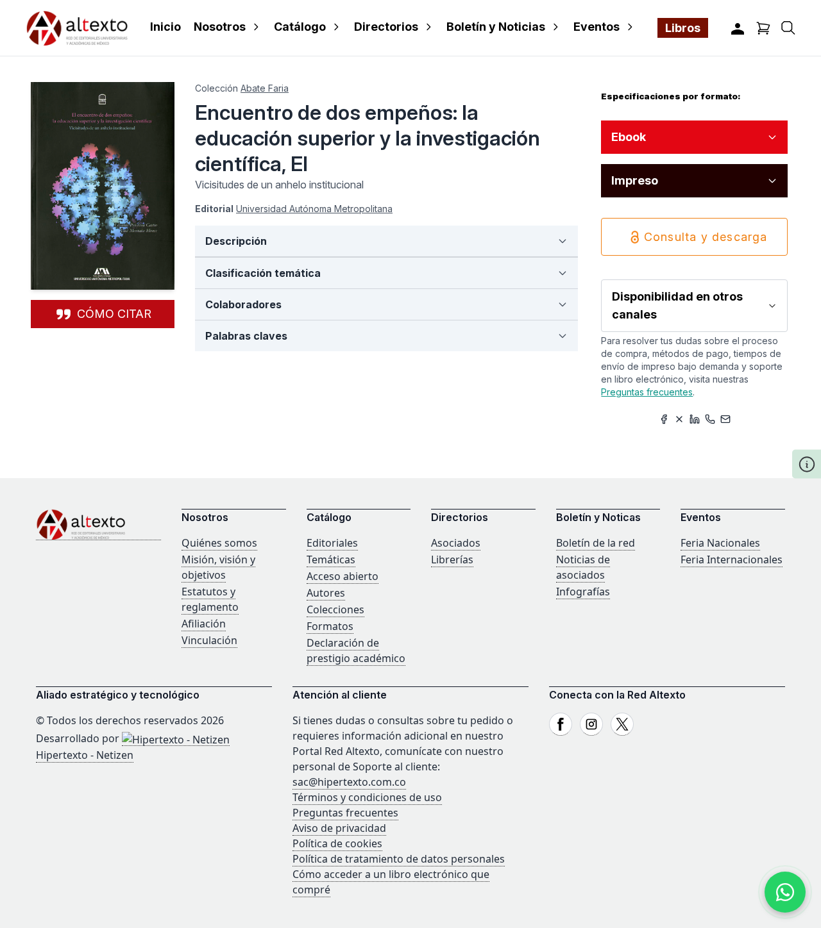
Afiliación (204, 624)
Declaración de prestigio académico (356, 650)
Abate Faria (265, 88)
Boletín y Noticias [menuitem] (495, 26)
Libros (682, 28)
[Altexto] (77, 28)
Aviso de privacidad (339, 828)
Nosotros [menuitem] (220, 26)
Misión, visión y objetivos (218, 567)
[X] (622, 724)
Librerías (452, 559)
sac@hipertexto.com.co (349, 782)
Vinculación (209, 640)
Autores (326, 593)
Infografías (583, 591)
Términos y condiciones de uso (367, 797)
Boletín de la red (595, 543)
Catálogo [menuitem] (300, 26)
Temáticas (331, 559)
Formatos (330, 626)
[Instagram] (591, 724)
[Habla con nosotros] (785, 892)
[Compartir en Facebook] (664, 419)
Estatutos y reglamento (210, 599)
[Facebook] (560, 724)
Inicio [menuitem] (165, 26)
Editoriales (332, 543)
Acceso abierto (342, 576)
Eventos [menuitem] (596, 26)
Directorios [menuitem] (386, 26)
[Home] (98, 524)
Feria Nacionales (720, 543)
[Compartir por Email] (725, 419)
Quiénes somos (219, 543)
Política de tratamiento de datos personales (398, 859)
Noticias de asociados (583, 567)
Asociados (455, 543)
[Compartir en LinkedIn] (695, 419)
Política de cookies (337, 843)
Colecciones (335, 609)
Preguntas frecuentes (647, 391)
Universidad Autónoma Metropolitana (314, 208)
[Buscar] (788, 28)
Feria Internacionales (732, 559)
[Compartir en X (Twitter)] (679, 419)
